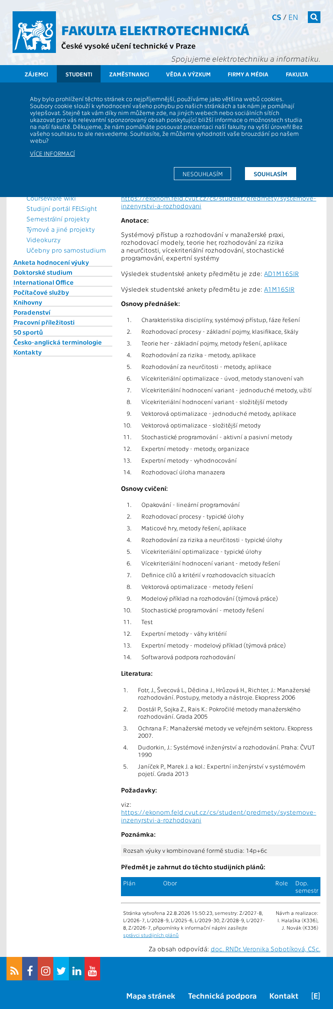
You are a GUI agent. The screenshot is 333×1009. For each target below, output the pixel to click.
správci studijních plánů (151, 935)
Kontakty (27, 352)
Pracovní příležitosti (44, 322)
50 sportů (28, 332)
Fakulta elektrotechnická (155, 29)
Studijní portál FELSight (61, 208)
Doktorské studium (42, 272)
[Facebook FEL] (30, 968)
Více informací (52, 153)
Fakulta (297, 74)
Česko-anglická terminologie (57, 342)
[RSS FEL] (14, 968)
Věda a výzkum (188, 74)
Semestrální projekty (58, 219)
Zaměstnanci (129, 74)
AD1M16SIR (281, 273)
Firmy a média (248, 74)
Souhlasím (270, 173)
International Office (43, 282)
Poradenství (31, 312)
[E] (315, 995)
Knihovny (27, 302)
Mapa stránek (150, 995)
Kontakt (283, 995)
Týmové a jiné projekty (60, 229)
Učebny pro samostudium (66, 250)
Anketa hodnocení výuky (51, 262)
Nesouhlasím (203, 173)
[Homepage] (34, 32)
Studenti (78, 74)
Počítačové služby (41, 292)
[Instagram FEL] (45, 968)
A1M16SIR (279, 289)
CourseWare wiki (51, 198)
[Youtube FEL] (92, 968)
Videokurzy (43, 239)
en (293, 16)
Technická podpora (222, 995)
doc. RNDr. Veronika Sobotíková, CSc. (265, 949)
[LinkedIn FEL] (77, 968)
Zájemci (36, 74)
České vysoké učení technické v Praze (128, 45)
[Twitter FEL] (61, 968)
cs (276, 16)
